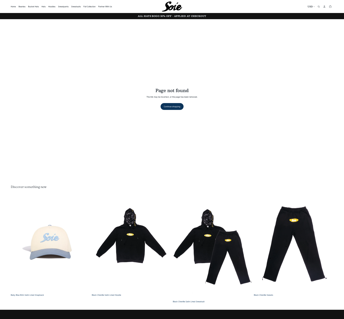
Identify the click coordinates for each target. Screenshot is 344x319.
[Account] (324, 7)
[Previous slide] (15, 243)
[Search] (319, 7)
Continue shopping (172, 106)
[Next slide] (86, 243)
